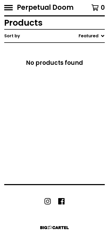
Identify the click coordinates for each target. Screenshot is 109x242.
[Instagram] (47, 201)
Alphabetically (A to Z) (74, 75)
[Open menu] (8, 7)
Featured (60, 50)
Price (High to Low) (71, 117)
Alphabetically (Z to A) (74, 83)
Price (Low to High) (71, 109)
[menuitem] (54, 36)
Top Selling (62, 66)
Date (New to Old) (70, 92)
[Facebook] (61, 201)
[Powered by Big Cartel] (54, 227)
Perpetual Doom (45, 7)
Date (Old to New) (70, 100)
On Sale (58, 58)
